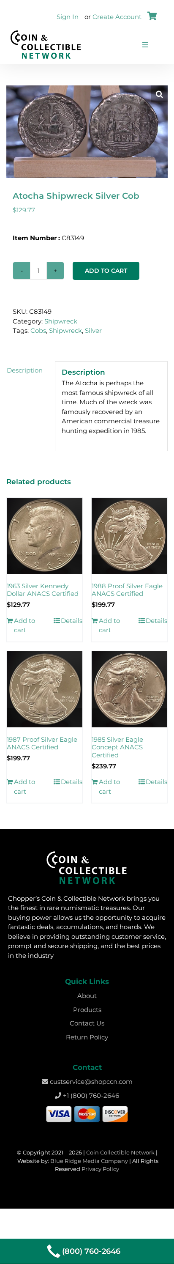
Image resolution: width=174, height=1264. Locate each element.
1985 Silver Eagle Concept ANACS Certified (117, 747)
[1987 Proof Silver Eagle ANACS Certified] (44, 689)
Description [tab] (25, 370)
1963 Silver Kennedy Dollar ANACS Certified (43, 590)
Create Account (116, 17)
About (87, 996)
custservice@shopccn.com (90, 1082)
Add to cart (106, 270)
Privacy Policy (100, 1168)
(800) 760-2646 (91, 1251)
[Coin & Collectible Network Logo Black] (45, 32)
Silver (93, 330)
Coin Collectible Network (120, 1152)
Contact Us (87, 1023)
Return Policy (87, 1037)
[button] (159, 93)
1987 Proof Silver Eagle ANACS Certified (42, 743)
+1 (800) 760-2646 (90, 1095)
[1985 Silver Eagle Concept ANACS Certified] (129, 689)
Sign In (68, 17)
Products (87, 1010)
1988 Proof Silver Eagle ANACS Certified (127, 590)
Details (71, 621)
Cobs (38, 330)
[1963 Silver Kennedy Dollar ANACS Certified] (44, 536)
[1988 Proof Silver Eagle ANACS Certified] (129, 536)
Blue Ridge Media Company (89, 1160)
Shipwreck (60, 321)
